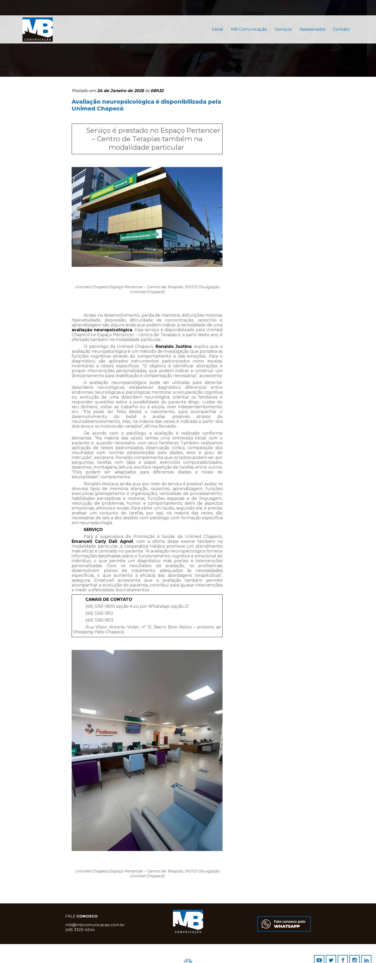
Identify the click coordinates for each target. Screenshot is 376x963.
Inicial (217, 29)
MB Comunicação (249, 29)
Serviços (283, 29)
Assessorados (312, 29)
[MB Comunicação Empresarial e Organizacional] (199, 29)
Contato (341, 29)
